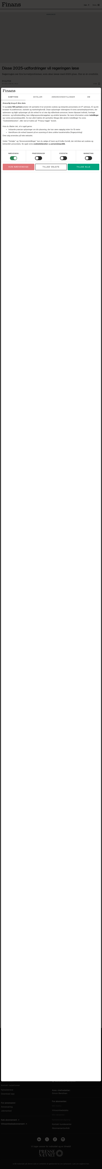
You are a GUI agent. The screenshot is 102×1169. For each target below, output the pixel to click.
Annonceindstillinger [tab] (63, 97)
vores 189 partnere (15, 107)
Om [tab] (88, 97)
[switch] (38, 158)
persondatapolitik (58, 144)
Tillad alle (83, 167)
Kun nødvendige (19, 167)
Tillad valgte (51, 167)
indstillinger (94, 115)
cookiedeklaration (40, 144)
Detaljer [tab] (37, 97)
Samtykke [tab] (13, 97)
